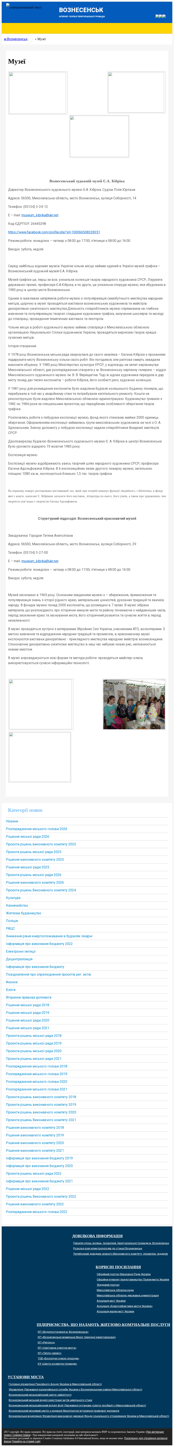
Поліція (12, 921)
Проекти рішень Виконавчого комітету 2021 (41, 1120)
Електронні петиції (21, 951)
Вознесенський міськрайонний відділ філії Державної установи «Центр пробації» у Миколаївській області (77, 1405)
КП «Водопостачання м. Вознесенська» (63, 1331)
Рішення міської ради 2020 (27, 1020)
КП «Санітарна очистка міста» (57, 1347)
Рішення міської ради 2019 (27, 1013)
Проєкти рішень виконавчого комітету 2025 (41, 844)
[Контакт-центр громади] (164, 17)
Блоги (10, 990)
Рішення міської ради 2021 (27, 1028)
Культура (13, 898)
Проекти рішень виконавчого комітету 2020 (41, 1112)
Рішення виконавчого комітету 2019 (35, 1135)
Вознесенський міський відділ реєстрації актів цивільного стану (50, 1400)
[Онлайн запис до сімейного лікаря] (157, 17)
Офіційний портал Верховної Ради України (124, 1274)
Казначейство (17, 905)
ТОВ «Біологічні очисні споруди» (58, 1358)
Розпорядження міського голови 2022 (36, 1212)
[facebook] (159, 8)
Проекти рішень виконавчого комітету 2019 (41, 1105)
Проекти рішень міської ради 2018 (34, 1036)
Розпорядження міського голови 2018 (36, 1066)
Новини (12, 821)
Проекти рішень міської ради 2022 (34, 1174)
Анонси (11, 982)
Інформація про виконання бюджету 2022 (39, 944)
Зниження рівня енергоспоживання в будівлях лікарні (49, 936)
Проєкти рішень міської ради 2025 (33, 852)
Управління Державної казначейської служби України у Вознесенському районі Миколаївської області (75, 1389)
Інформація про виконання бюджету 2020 (39, 1166)
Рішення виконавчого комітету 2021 (35, 1151)
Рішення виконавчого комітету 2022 (35, 1204)
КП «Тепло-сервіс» (50, 1353)
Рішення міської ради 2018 (27, 1005)
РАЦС (10, 928)
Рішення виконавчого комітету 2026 (35, 882)
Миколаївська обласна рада (115, 1290)
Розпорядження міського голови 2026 (36, 829)
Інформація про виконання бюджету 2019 (39, 1158)
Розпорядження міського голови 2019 (36, 1074)
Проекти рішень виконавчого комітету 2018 (41, 1097)
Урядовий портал (108, 1284)
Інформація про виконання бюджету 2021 (39, 1181)
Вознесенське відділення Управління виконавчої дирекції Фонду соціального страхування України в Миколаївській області (89, 1416)
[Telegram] (160, 17)
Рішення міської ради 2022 (27, 1189)
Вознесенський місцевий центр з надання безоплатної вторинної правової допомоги (64, 1410)
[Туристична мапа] (164, 8)
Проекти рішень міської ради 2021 (34, 1059)
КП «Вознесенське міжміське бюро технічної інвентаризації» (77, 1337)
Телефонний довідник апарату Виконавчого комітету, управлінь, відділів (120, 1253)
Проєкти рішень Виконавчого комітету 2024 (41, 890)
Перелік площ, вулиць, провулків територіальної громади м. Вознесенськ (121, 1243)
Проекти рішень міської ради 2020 (34, 1051)
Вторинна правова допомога (28, 997)
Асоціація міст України (111, 1300)
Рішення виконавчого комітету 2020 (35, 1143)
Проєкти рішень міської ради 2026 (33, 875)
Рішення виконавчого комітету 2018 (35, 1128)
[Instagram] (151, 16)
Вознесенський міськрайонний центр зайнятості (40, 1394)
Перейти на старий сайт (26, 1441)
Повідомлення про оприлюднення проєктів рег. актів (48, 974)
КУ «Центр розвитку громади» (57, 1363)
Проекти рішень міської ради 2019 (34, 1043)
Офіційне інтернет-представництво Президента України (133, 1279)
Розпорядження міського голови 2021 (36, 1089)
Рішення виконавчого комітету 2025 (35, 860)
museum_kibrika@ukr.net (39, 215)
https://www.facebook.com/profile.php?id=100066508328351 (54, 232)
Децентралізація (19, 959)
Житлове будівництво (23, 913)
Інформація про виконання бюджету (35, 967)
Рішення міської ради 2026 (27, 837)
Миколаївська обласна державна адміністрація (128, 1295)
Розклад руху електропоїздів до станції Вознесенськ (107, 1248)
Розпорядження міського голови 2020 (36, 1082)
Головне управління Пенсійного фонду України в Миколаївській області (55, 1384)
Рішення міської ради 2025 (27, 867)
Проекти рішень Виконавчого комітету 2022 (41, 1196)
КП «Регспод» (46, 1342)
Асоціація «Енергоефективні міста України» (125, 1306)
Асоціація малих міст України (115, 1311)
